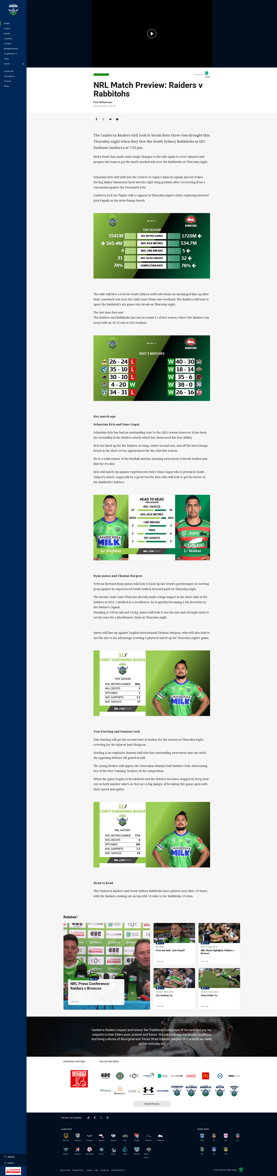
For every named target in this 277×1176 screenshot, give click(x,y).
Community (10, 54)
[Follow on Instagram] (107, 1117)
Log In (11, 1162)
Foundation (9, 76)
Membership (11, 49)
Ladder (8, 39)
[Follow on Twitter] (101, 1117)
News (7, 23)
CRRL (7, 59)
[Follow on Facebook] (95, 1117)
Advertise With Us (118, 1170)
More (7, 64)
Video (7, 28)
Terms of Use (65, 1170)
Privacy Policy (78, 1170)
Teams (7, 44)
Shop (6, 86)
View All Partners (151, 1103)
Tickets (7, 81)
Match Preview (101, 75)
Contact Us (104, 1170)
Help (96, 1170)
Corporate (9, 71)
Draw (7, 33)
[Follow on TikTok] (88, 1117)
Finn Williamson (102, 102)
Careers (89, 1170)
